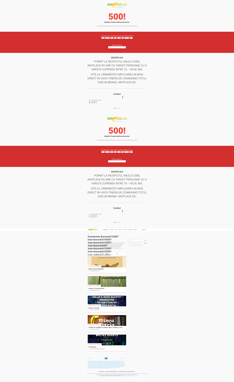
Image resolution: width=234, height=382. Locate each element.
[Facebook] (122, 96)
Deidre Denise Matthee (96, 269)
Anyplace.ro (118, 108)
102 (106, 358)
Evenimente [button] (105, 229)
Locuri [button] (111, 229)
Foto (116, 229)
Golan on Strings (93, 308)
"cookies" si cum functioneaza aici (128, 375)
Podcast (120, 229)
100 (100, 358)
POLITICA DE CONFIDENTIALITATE (111, 371)
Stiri (125, 229)
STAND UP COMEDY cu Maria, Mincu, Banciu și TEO (105, 327)
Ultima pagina (123, 358)
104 (111, 358)
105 (114, 358)
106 (116, 358)
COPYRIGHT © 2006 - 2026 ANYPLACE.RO (126, 371)
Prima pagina (90, 358)
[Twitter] (122, 97)
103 (108, 358)
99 (98, 358)
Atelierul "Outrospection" (96, 288)
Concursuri (130, 229)
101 (103, 358)
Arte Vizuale (102, 253)
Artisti (135, 229)
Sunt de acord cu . (135, 245)
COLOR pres (92, 347)
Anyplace (117, 4)
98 (96, 358)
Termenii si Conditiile (138, 245)
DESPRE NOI (101, 371)
